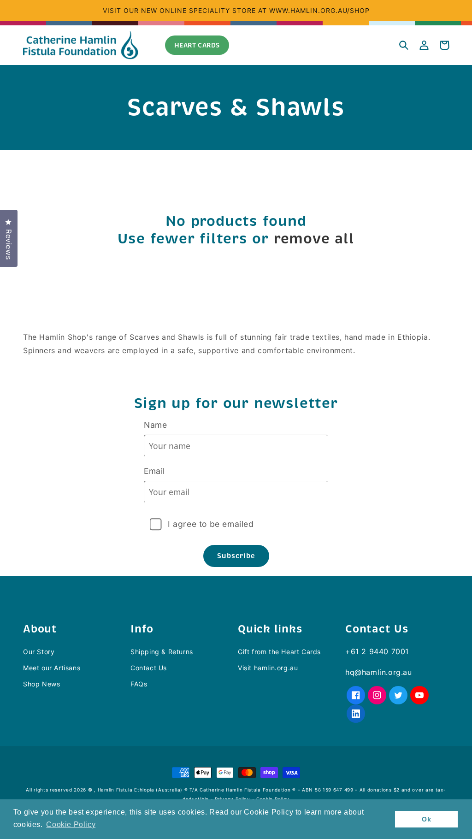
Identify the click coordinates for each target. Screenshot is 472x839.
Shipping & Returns (161, 652)
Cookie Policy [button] (70, 824)
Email (154, 471)
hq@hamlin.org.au (378, 672)
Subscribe (236, 555)
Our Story (38, 652)
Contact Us (148, 668)
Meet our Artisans (51, 668)
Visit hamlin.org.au (268, 668)
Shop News (41, 684)
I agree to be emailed (211, 524)
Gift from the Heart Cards (279, 652)
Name (155, 425)
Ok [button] (426, 819)
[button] (404, 45)
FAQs (138, 684)
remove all (314, 239)
